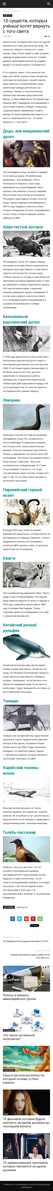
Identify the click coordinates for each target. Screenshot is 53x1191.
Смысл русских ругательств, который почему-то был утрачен (23, 1079)
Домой (6, 11)
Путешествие (9, 990)
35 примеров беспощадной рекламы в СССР (25, 941)
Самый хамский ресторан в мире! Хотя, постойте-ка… (30, 956)
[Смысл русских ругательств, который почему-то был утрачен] (26, 1059)
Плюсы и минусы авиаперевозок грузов (19, 997)
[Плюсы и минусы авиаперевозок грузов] (26, 979)
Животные (16, 11)
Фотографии (9, 1030)
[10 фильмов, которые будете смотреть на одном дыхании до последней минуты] (26, 1102)
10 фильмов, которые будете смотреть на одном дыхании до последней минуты (26, 1122)
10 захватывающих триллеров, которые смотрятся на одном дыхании (25, 1166)
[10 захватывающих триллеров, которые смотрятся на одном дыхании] (26, 1146)
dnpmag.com (22, 907)
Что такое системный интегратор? (19, 1037)
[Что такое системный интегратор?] (26, 1019)
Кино (6, 1114)
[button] (49, 4)
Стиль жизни (9, 1070)
